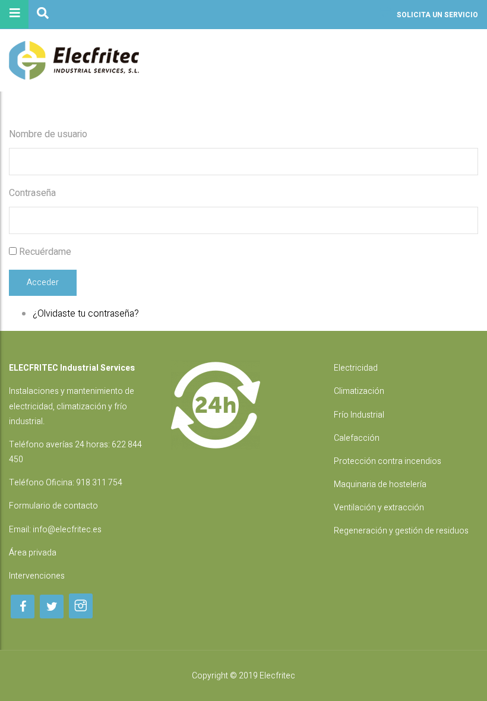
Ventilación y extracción (379, 507)
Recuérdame (45, 252)
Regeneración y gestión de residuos (401, 531)
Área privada (32, 553)
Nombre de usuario (48, 134)
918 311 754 (99, 482)
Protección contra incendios (387, 461)
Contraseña (32, 193)
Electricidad (356, 368)
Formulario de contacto (53, 506)
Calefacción (357, 438)
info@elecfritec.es (67, 529)
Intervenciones (37, 576)
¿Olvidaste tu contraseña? (86, 314)
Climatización (359, 391)
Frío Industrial (359, 415)
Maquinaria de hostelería (380, 484)
